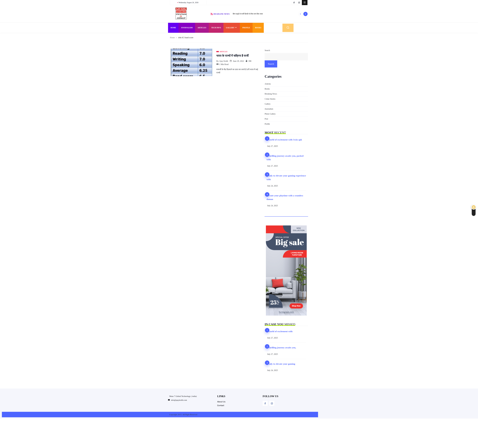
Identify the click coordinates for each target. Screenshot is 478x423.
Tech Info (216, 28)
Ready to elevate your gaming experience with (286, 177)
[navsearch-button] (288, 28)
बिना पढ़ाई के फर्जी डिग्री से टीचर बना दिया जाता (248, 14)
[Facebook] (265, 403)
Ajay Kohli (223, 61)
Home (173, 28)
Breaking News (271, 94)
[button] (300, 14)
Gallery (230, 28)
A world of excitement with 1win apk (284, 139)
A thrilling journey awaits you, (281, 347)
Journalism (187, 28)
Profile (246, 28)
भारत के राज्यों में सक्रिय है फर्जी (232, 55)
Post (266, 119)
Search (267, 50)
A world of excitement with (280, 331)
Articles (202, 28)
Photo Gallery (270, 114)
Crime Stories (270, 99)
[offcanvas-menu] (304, 2)
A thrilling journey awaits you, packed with (285, 158)
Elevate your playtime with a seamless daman (285, 197)
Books (258, 28)
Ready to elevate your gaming (281, 364)
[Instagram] (271, 403)
